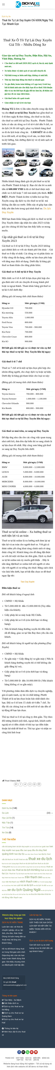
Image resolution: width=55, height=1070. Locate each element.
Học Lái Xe (7, 818)
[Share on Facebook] (20, 784)
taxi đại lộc (19, 854)
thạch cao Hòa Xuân (27, 874)
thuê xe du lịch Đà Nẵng (28, 870)
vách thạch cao (28, 881)
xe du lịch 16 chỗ (40, 885)
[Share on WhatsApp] (16, 784)
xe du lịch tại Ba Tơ (47, 890)
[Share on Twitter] (25, 784)
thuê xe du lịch (40, 859)
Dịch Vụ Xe (6, 17)
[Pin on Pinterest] (34, 784)
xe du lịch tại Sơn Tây (21, 894)
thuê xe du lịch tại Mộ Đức (37, 867)
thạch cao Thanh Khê (17, 877)
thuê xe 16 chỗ (13, 859)
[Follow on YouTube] (36, 1052)
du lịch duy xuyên (22, 846)
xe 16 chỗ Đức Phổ (7, 885)
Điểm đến (36, 1058)
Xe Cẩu (5, 832)
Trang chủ (9, 1058)
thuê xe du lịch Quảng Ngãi (10, 863)
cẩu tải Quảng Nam (9, 846)
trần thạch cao (33, 877)
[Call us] (27, 1052)
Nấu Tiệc (6, 822)
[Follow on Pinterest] (32, 1052)
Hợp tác (20, 1060)
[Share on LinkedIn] (39, 784)
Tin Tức (5, 827)
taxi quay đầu (17, 850)
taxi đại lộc (42, 854)
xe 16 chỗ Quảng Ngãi (45, 882)
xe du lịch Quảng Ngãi (24, 890)
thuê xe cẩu (23, 859)
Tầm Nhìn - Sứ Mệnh (12, 1000)
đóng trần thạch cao (13, 897)
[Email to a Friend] (30, 784)
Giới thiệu (20, 1058)
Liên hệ (36, 1060)
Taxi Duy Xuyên (27, 582)
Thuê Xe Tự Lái (14, 874)
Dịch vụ (28, 1058)
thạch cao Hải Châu (40, 874)
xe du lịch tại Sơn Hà (8, 894)
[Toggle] (52, 813)
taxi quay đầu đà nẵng (33, 850)
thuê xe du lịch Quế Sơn (28, 863)
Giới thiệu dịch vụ (11, 1003)
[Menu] (3, 4)
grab (44, 846)
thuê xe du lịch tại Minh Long (20, 867)
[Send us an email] (23, 1052)
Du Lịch (5, 813)
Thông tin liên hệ (11, 1028)
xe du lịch (28, 885)
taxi (47, 846)
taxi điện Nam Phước (31, 854)
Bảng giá (45, 1058)
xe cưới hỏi (18, 885)
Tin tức (28, 1060)
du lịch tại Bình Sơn (36, 846)
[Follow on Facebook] (19, 1052)
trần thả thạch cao (12, 882)
